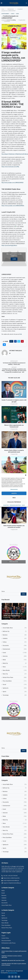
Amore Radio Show (14, 784)
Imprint (23, 505)
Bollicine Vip (14, 788)
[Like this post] (11, 341)
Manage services (14, 489)
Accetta (14, 493)
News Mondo (14, 827)
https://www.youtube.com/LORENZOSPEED (13, 205)
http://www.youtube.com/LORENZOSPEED (12, 182)
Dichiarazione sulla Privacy (15, 505)
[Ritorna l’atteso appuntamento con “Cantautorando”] (14, 414)
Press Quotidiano (14, 837)
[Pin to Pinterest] (22, 341)
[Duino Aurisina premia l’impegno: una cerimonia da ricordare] (14, 515)
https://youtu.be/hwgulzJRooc (9, 245)
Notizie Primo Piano (14, 834)
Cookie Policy (6, 505)
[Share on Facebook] (15, 341)
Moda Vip (14, 820)
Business (14, 791)
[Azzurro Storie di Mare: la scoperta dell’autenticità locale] (14, 439)
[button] (25, 475)
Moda (14, 816)
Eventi (14, 809)
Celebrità (14, 795)
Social (14, 841)
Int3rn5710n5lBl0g (11, 20)
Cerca (3, 748)
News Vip (14, 830)
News (14, 823)
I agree (14, 259)
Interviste (14, 812)
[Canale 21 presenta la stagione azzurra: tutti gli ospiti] (14, 389)
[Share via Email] (4, 344)
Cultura (14, 798)
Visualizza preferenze (14, 502)
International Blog (12, 972)
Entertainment (11, 9)
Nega (14, 497)
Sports (14, 848)
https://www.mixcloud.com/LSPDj (10, 166)
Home (3, 9)
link (21, 334)
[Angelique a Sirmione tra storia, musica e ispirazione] (14, 464)
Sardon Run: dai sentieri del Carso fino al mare (13, 960)
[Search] (26, 3)
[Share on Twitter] (18, 341)
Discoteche (14, 802)
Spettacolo (14, 844)
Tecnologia (14, 851)
